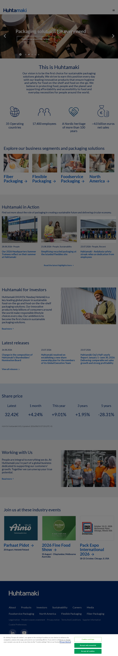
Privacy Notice (65, 642)
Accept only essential (88, 645)
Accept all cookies (88, 651)
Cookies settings (88, 639)
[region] (59, 645)
